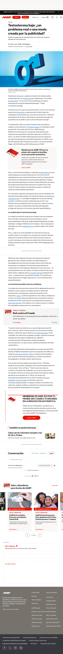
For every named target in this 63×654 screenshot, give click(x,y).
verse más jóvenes (14, 303)
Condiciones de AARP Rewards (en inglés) (14, 640)
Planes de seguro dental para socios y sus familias (46, 522)
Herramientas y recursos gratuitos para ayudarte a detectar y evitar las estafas (35, 317)
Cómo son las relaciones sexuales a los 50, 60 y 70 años (25, 434)
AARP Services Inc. (51, 604)
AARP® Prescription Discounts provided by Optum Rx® (17, 517)
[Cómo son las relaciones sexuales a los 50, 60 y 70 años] (50, 435)
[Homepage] (6, 17)
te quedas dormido (36, 273)
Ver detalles (17, 322)
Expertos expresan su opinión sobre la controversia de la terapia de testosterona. (28, 38)
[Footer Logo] (13, 593)
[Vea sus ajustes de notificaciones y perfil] (54, 465)
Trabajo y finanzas (19, 310)
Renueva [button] (25, 17)
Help (52, 17)
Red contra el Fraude (24, 313)
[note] (31, 90)
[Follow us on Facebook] (4, 648)
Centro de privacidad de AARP (11, 637)
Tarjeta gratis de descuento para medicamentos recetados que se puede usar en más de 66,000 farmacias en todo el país (18, 522)
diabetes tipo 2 (28, 226)
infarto (31, 354)
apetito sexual (28, 98)
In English (29, 46)
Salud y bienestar (15, 512)
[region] (31, 465)
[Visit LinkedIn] (21, 648)
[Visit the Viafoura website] (35, 476)
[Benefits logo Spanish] (8, 313)
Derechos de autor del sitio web (38, 640)
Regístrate (35, 17)
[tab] (15, 465)
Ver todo (54, 322)
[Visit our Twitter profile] (10, 648)
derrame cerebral (21, 354)
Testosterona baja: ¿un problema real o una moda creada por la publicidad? (27, 29)
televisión (21, 112)
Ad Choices (34, 643)
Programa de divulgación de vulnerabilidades (15, 643)
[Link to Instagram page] (15, 648)
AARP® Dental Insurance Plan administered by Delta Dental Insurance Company (46, 517)
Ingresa (44, 17)
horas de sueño (21, 380)
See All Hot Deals (10, 564)
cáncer (18, 296)
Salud (10, 22)
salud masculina (42, 333)
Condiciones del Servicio (29, 637)
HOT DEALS (10, 546)
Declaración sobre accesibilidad (48, 637)
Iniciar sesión (35, 453)
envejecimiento (44, 172)
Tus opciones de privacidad (47, 643)
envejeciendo (13, 101)
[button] (58, 12)
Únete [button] (16, 17)
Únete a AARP (25, 167)
